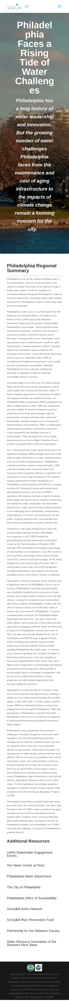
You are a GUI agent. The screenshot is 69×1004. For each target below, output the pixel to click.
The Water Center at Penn (25, 865)
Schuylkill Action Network (24, 909)
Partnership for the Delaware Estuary (33, 931)
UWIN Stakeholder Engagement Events (29, 854)
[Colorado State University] (31, 970)
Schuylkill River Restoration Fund (30, 920)
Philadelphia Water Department (29, 876)
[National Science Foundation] (38, 970)
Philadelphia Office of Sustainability (32, 898)
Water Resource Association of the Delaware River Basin (31, 943)
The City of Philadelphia (23, 887)
